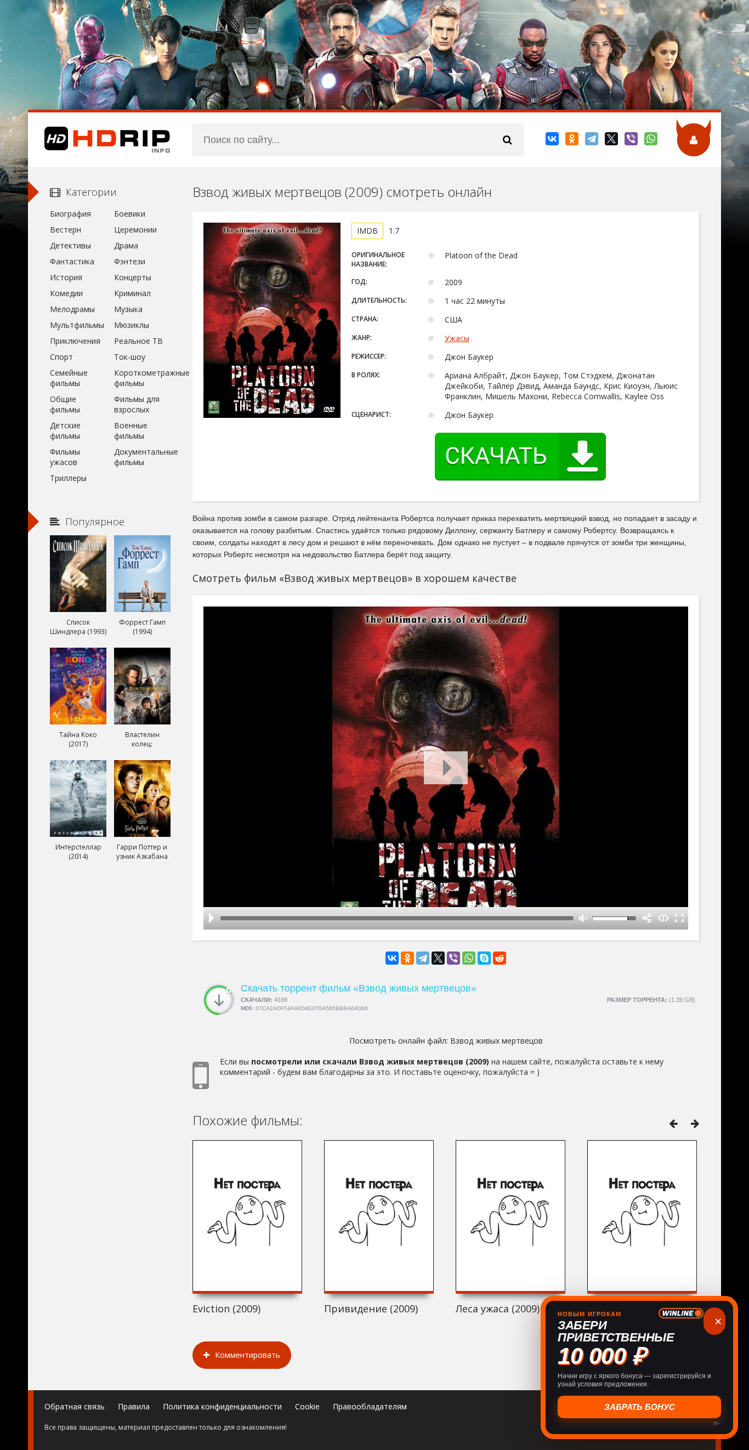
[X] (612, 141)
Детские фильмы (65, 430)
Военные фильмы (130, 430)
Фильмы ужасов (65, 456)
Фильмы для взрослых (137, 404)
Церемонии (135, 229)
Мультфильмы (77, 325)
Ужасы (457, 338)
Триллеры (68, 478)
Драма (126, 245)
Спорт (61, 357)
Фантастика (72, 261)
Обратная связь (74, 1406)
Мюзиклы (131, 325)
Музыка (128, 309)
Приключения (75, 341)
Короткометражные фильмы (142, 377)
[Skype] (484, 958)
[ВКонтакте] (553, 141)
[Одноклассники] (572, 141)
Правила (134, 1406)
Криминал (132, 293)
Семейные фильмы (69, 377)
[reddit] (499, 958)
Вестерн (65, 229)
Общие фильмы (65, 404)
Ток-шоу (129, 357)
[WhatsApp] (651, 141)
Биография (70, 213)
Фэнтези (129, 261)
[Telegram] (592, 141)
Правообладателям (370, 1406)
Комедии (66, 293)
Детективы (70, 245)
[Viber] (632, 141)
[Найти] (507, 139)
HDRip (99, 139)
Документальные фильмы (142, 456)
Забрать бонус (639, 1407)
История (66, 277)
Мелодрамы (72, 309)
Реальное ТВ (138, 341)
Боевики (129, 213)
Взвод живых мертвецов (496, 1040)
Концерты (132, 277)
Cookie (307, 1406)
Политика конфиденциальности (222, 1406)
